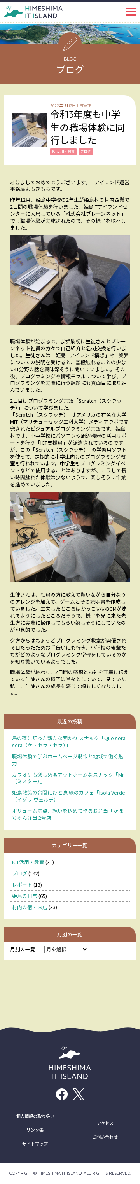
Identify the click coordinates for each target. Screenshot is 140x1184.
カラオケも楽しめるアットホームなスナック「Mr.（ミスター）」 (68, 778)
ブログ (19, 873)
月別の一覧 (22, 949)
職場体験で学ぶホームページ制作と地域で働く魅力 (67, 760)
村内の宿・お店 (29, 907)
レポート (22, 884)
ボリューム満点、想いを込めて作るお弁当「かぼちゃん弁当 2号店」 (67, 814)
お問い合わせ (105, 1136)
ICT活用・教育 (28, 862)
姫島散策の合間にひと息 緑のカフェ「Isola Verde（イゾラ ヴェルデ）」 (68, 796)
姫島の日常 (24, 895)
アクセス (105, 1123)
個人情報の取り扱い (35, 1116)
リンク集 (35, 1129)
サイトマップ (35, 1143)
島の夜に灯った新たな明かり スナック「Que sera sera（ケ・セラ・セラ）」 (69, 741)
